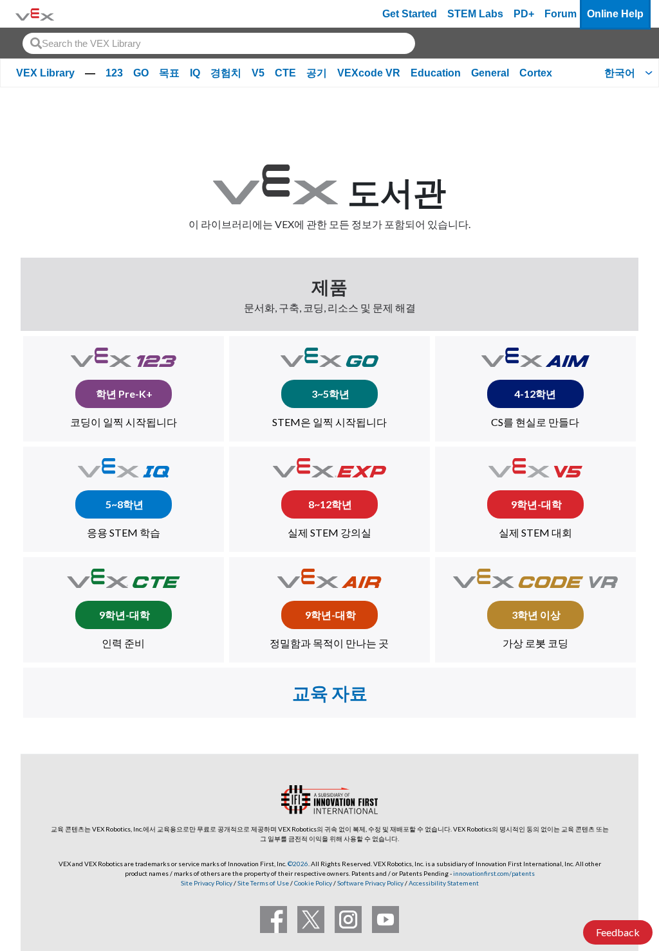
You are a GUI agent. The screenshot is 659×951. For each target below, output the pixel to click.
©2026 (298, 863)
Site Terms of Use (262, 883)
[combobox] (219, 43)
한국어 (619, 72)
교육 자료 (329, 693)
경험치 (225, 72)
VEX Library (45, 72)
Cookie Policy (313, 883)
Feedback (618, 932)
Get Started (409, 13)
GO (141, 72)
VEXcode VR (368, 72)
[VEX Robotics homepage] (34, 14)
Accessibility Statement (444, 883)
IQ (195, 72)
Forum (560, 13)
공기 (316, 72)
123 (114, 72)
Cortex (535, 72)
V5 (258, 72)
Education (436, 72)
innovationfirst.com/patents (494, 873)
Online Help (615, 13)
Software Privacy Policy (370, 883)
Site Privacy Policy (206, 883)
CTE (285, 72)
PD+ (524, 13)
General (490, 72)
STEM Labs (475, 13)
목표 (169, 72)
